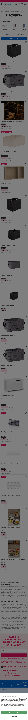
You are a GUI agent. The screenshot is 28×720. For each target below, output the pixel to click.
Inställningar (14, 716)
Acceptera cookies (14, 712)
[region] (14, 706)
